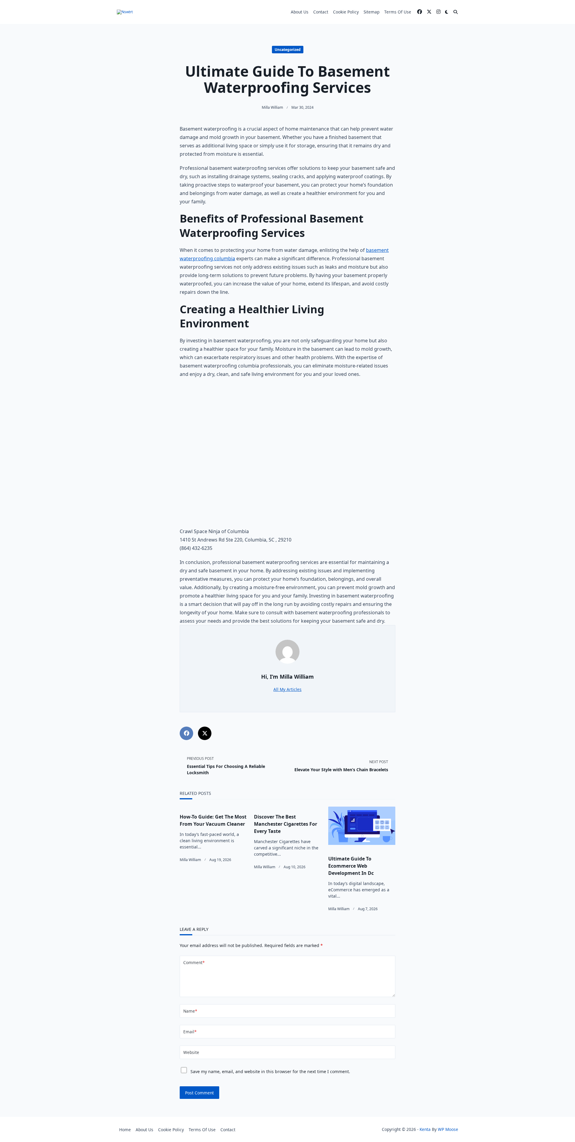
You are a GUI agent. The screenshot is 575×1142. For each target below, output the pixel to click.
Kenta (425, 1129)
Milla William (272, 107)
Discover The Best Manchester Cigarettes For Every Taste (285, 823)
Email (189, 1031)
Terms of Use (397, 12)
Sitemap (371, 12)
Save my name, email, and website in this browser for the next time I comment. (270, 1071)
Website (191, 1052)
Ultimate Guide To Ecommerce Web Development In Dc (351, 865)
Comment (194, 962)
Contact (320, 12)
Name (190, 1011)
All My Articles (287, 689)
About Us (299, 12)
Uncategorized (288, 49)
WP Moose (448, 1129)
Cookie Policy (346, 12)
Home (125, 1129)
